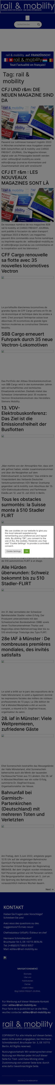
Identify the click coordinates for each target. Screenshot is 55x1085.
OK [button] (26, 551)
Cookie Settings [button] (14, 551)
